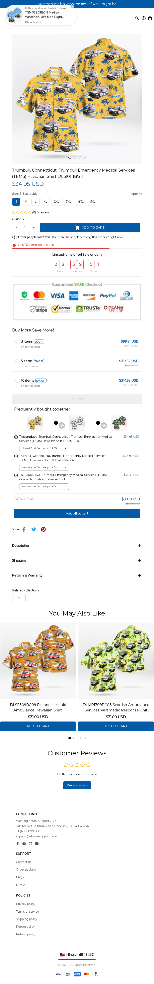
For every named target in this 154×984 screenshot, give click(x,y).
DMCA (20, 885)
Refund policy (25, 934)
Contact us (23, 862)
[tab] (70, 157)
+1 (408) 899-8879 (29, 831)
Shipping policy (26, 919)
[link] (14, 15)
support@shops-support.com (36, 836)
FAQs (20, 877)
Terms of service (27, 911)
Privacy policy (25, 904)
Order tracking (26, 869)
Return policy (25, 926)
